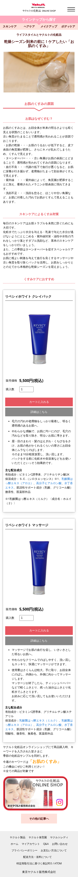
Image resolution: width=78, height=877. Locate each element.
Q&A (46, 843)
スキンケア (10, 26)
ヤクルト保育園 (38, 837)
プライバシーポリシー (24, 850)
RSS (50, 863)
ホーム (14, 843)
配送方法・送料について (37, 857)
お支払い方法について (54, 850)
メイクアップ (49, 26)
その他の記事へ (39, 818)
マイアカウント (31, 843)
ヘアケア (29, 26)
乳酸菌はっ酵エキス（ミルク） (39, 720)
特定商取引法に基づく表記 (32, 863)
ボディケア (68, 26)
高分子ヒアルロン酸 (49, 483)
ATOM (58, 863)
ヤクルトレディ (59, 837)
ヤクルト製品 (17, 837)
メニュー (71, 9)
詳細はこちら (39, 412)
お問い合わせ (60, 843)
